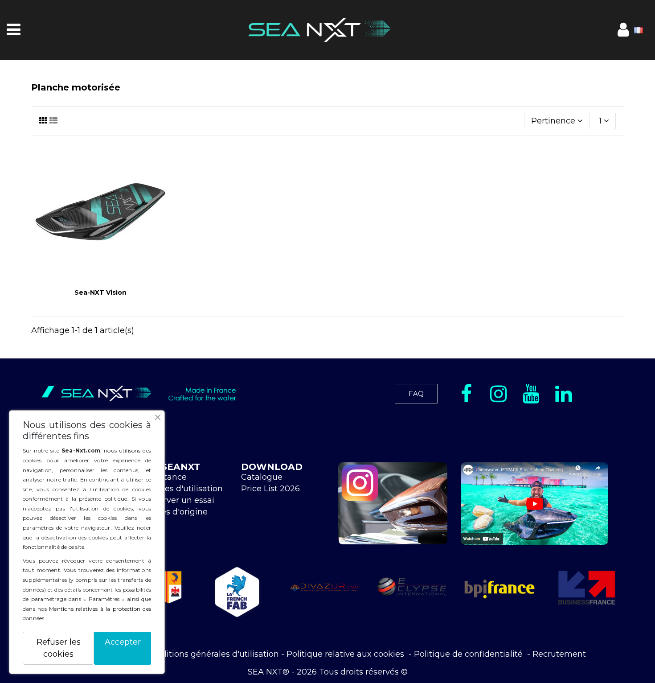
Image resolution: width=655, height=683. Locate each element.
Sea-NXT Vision (100, 292)
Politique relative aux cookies (346, 654)
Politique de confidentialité (469, 654)
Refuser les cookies (59, 648)
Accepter (123, 642)
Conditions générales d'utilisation (212, 654)
